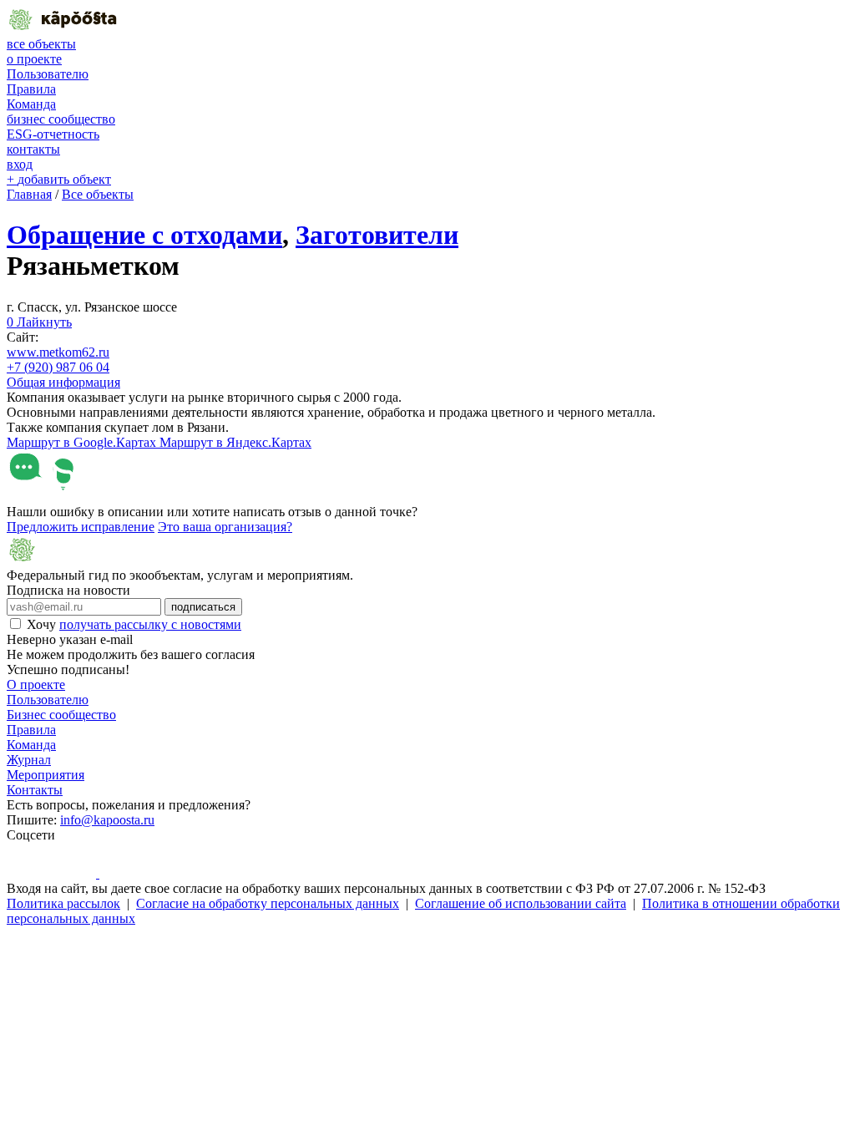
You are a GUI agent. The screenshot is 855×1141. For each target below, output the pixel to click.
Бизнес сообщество (61, 714)
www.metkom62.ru (58, 352)
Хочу (134, 624)
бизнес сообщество (61, 119)
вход (20, 164)
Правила (31, 89)
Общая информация (63, 382)
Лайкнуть (39, 322)
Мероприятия (45, 775)
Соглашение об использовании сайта (520, 903)
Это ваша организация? (225, 527)
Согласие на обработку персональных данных (267, 903)
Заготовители (377, 235)
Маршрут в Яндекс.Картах (235, 442)
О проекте (36, 684)
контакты (33, 149)
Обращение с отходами (144, 235)
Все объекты (98, 194)
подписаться (203, 607)
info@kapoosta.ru (107, 820)
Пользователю (48, 74)
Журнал (29, 760)
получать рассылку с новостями (150, 624)
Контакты (35, 790)
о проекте (34, 59)
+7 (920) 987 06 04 (58, 367)
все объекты (41, 44)
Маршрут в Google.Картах (83, 442)
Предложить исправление (80, 527)
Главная (29, 194)
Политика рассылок (63, 903)
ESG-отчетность (53, 134)
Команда (31, 104)
